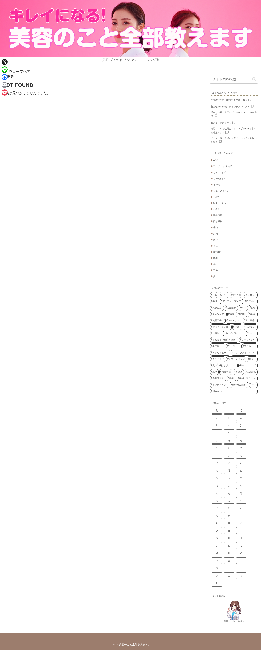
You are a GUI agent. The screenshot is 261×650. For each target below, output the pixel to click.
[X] (4, 62)
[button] (253, 79)
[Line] (4, 69)
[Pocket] (4, 92)
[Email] (4, 85)
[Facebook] (4, 77)
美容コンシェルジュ (234, 621)
